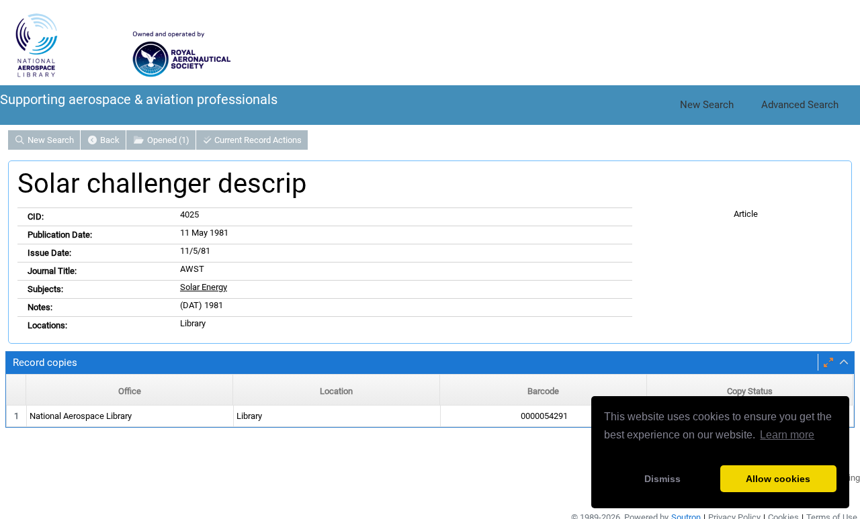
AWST (192, 269)
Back (109, 140)
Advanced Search (799, 105)
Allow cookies (778, 478)
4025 (189, 214)
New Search (707, 105)
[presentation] (430, 417)
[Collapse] (844, 363)
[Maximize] (828, 363)
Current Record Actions (257, 140)
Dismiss (662, 478)
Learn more (787, 434)
